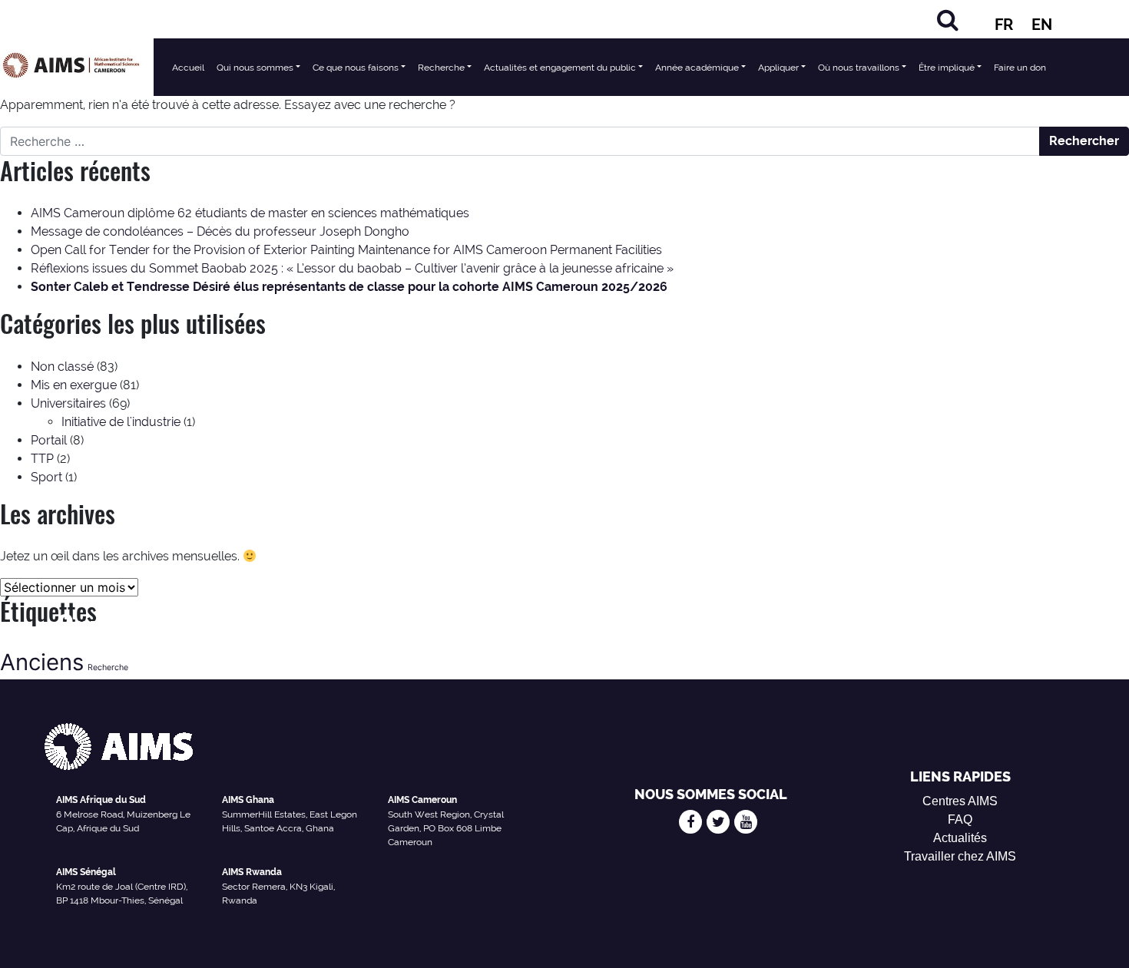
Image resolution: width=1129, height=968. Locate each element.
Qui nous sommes (255, 67)
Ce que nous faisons (356, 67)
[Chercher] (947, 19)
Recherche (441, 67)
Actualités (960, 837)
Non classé (62, 366)
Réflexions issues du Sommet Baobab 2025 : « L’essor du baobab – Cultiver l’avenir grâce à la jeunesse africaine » (352, 268)
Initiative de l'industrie (120, 422)
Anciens (42, 662)
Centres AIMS (960, 801)
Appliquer (778, 67)
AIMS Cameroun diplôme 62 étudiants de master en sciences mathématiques (250, 213)
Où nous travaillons (858, 67)
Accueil (188, 67)
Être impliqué (947, 67)
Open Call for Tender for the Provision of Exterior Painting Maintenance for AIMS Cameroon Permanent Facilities (346, 250)
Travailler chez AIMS (960, 856)
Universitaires (68, 403)
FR (1004, 24)
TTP (42, 458)
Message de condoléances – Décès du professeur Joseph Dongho (220, 231)
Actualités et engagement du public (560, 67)
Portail (49, 440)
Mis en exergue (74, 385)
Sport (46, 477)
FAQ (960, 819)
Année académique (697, 67)
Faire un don (1020, 67)
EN (1041, 24)
